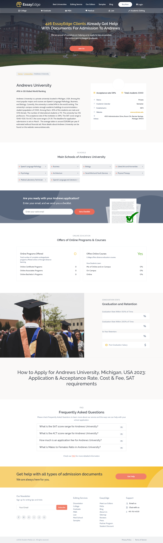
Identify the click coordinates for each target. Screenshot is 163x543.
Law (112, 11)
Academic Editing (138, 11)
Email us (132, 503)
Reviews (103, 518)
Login (140, 4)
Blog (111, 4)
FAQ (73, 456)
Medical (91, 11)
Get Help (131, 476)
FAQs (102, 506)
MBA (69, 11)
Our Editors (90, 4)
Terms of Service (141, 540)
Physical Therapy (124, 173)
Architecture (57, 173)
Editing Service (76, 4)
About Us (103, 512)
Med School (78, 518)
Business (56, 166)
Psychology (25, 173)
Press (102, 520)
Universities (28, 74)
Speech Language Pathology (31, 166)
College (23, 11)
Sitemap (103, 515)
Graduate (47, 11)
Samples (102, 4)
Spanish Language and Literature (65, 180)
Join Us (81, 48)
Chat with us (134, 507)
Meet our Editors (106, 503)
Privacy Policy (126, 540)
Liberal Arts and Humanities (128, 166)
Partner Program (106, 523)
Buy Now (125, 4)
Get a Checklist (84, 212)
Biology (88, 166)
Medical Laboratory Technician (32, 180)
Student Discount (107, 526)
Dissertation (78, 503)
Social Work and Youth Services (96, 173)
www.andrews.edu (136, 112)
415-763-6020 (134, 511)
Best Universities (60, 4)
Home (20, 74)
